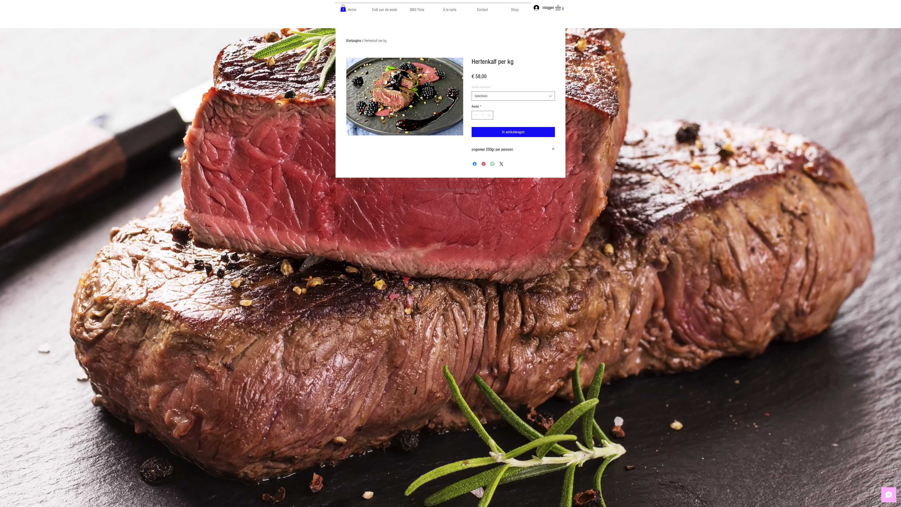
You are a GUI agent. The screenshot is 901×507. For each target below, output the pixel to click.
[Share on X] (501, 164)
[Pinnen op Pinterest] (483, 164)
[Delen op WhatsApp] (492, 164)
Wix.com (476, 190)
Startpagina (353, 40)
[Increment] (489, 115)
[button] (343, 8)
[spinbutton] (482, 115)
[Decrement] (475, 115)
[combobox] (513, 96)
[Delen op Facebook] (474, 164)
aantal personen (482, 87)
